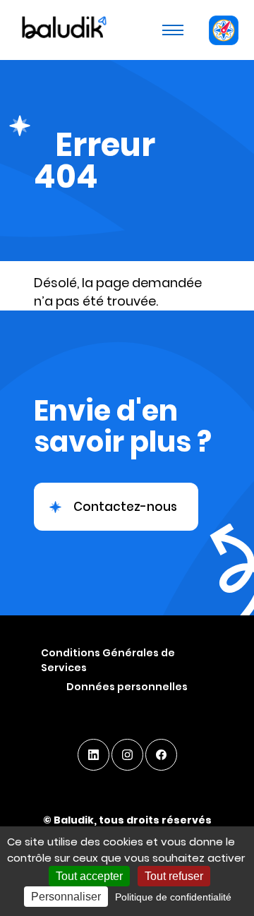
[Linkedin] (93, 755)
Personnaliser (66, 897)
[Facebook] (161, 755)
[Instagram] (127, 755)
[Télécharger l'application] (223, 30)
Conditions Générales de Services (108, 660)
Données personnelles (127, 687)
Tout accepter (89, 876)
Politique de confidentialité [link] (173, 897)
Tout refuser (174, 876)
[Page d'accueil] (62, 30)
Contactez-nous (125, 506)
